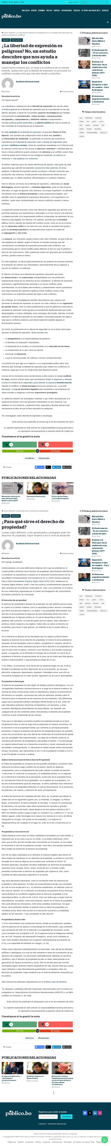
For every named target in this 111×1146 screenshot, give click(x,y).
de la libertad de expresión (25, 132)
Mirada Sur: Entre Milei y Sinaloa (98, 41)
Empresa (57, 10)
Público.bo (26, 10)
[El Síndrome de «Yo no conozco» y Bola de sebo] (84, 53)
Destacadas (45, 458)
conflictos (30, 458)
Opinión (34, 10)
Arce (81, 118)
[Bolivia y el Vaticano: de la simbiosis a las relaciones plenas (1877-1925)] (84, 65)
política (82, 129)
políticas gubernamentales (20, 123)
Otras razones (37, 333)
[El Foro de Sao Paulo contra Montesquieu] (62, 488)
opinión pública (44, 123)
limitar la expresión (54, 379)
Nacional (96, 125)
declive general (10, 109)
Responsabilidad (92, 132)
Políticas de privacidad (54, 1134)
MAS (81, 125)
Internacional (66, 10)
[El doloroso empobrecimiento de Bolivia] (84, 99)
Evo (88, 121)
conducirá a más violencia (46, 168)
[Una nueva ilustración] (37, 488)
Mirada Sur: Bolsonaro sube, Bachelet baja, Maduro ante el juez (11, 498)
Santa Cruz (103, 132)
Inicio (5, 33)
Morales (87, 125)
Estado (82, 121)
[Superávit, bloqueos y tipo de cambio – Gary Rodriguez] (84, 84)
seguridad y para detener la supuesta (47, 383)
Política (49, 10)
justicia (94, 121)
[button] (104, 1139)
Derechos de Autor (39, 1134)
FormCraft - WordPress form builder (52, 1124)
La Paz (101, 121)
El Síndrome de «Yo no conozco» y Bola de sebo (100, 53)
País (103, 125)
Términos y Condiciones (69, 1134)
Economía (41, 10)
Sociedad (76, 10)
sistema (82, 136)
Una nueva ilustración (36, 496)
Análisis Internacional (27, 82)
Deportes (105, 10)
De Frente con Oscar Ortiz (91, 10)
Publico (82, 132)
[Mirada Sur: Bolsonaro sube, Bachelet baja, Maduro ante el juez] (12, 488)
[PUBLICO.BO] (11, 16)
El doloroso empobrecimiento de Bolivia (100, 99)
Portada (89, 129)
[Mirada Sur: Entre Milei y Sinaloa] (84, 41)
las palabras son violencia (25, 159)
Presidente (98, 129)
